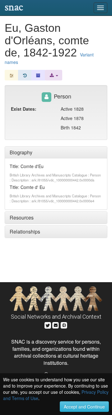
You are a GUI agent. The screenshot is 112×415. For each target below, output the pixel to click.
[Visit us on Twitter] (47, 324)
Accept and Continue (84, 406)
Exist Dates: (23, 109)
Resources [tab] (22, 217)
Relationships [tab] (25, 231)
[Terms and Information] (64, 324)
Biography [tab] (21, 152)
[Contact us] (55, 324)
